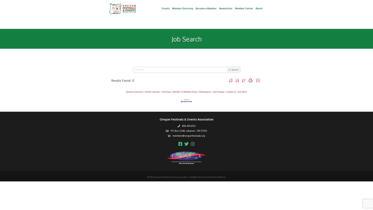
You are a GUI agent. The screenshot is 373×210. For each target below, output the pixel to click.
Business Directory (134, 92)
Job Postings (218, 92)
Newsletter (226, 8)
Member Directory (182, 8)
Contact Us (231, 92)
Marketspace (205, 92)
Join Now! (242, 92)
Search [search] (235, 69)
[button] (230, 80)
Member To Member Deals (185, 92)
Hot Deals (166, 92)
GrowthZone (220, 177)
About (259, 8)
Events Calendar (152, 92)
